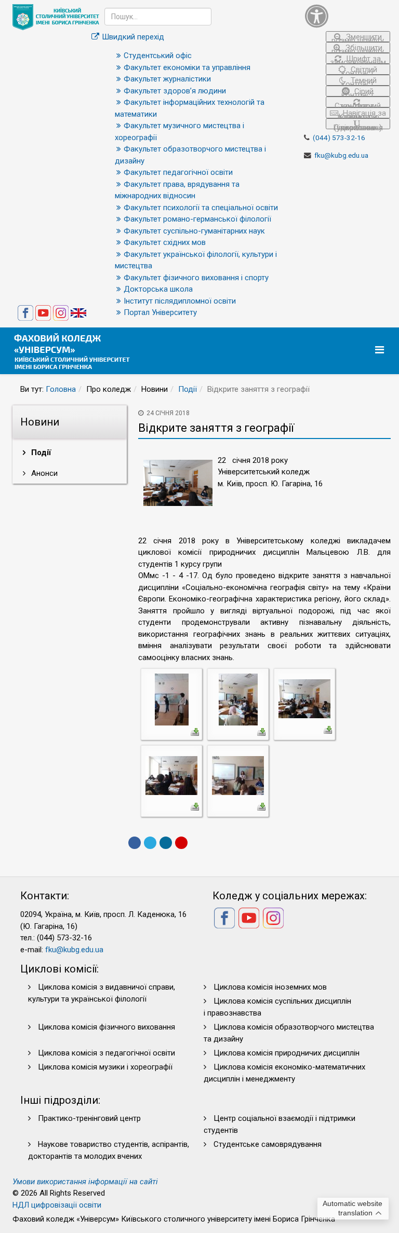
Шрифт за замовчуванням (358, 59)
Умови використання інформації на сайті (85, 1181)
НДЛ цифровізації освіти (56, 1205)
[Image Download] (195, 731)
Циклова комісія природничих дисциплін (287, 1053)
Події (187, 389)
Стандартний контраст (358, 104)
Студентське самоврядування (268, 1144)
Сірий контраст (357, 92)
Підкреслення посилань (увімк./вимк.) (358, 126)
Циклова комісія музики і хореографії (105, 1067)
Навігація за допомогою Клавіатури (361, 113)
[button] (347, 16)
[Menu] (381, 350)
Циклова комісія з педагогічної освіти (106, 1053)
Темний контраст (359, 81)
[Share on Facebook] (134, 843)
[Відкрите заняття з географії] (172, 699)
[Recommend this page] (181, 843)
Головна (61, 389)
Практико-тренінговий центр (89, 1118)
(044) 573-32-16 (339, 137)
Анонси (43, 473)
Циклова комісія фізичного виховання (106, 1027)
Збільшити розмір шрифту (357, 48)
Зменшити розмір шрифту (357, 37)
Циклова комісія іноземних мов (270, 987)
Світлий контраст (359, 70)
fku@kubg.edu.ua (341, 155)
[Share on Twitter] (150, 843)
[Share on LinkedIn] (165, 843)
